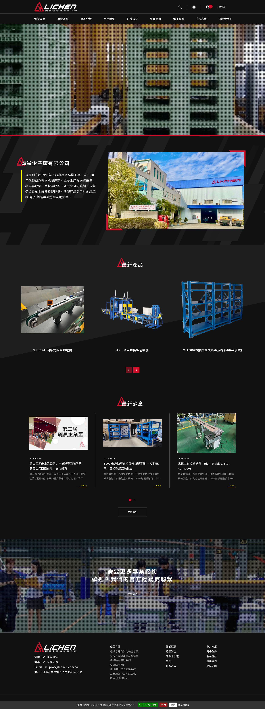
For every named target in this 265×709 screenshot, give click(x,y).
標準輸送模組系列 (120, 660)
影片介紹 (132, 19)
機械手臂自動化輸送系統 (124, 651)
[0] (207, 6)
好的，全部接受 (147, 705)
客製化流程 (172, 656)
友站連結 (202, 19)
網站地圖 (212, 666)
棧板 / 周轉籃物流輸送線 (124, 656)
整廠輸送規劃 (118, 665)
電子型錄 (179, 19)
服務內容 (155, 19)
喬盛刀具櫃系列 (119, 678)
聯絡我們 (225, 19)
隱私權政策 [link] (183, 704)
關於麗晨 (39, 19)
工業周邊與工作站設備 (123, 673)
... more (83, 485)
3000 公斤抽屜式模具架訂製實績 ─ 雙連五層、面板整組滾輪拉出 (131, 465)
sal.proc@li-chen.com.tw (61, 667)
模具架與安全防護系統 (123, 669)
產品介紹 (86, 19)
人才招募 (221, 6)
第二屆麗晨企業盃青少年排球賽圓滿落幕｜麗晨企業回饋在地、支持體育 (57, 465)
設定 (173, 705)
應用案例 (109, 19)
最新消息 (63, 19)
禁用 (163, 705)
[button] (130, 500)
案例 (168, 661)
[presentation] (129, 370)
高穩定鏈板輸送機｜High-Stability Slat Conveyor (204, 465)
